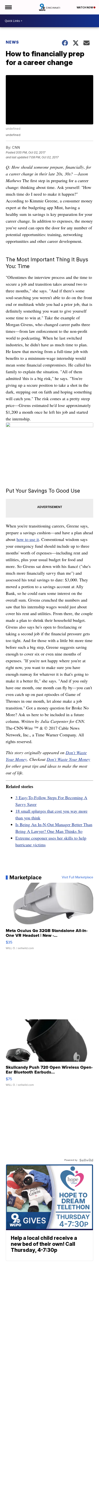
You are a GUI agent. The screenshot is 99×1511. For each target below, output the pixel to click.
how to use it (28, 539)
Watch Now (85, 7)
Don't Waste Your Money (68, 759)
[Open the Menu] (8, 7)
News (12, 42)
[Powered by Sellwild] (86, 1160)
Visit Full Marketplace (77, 877)
